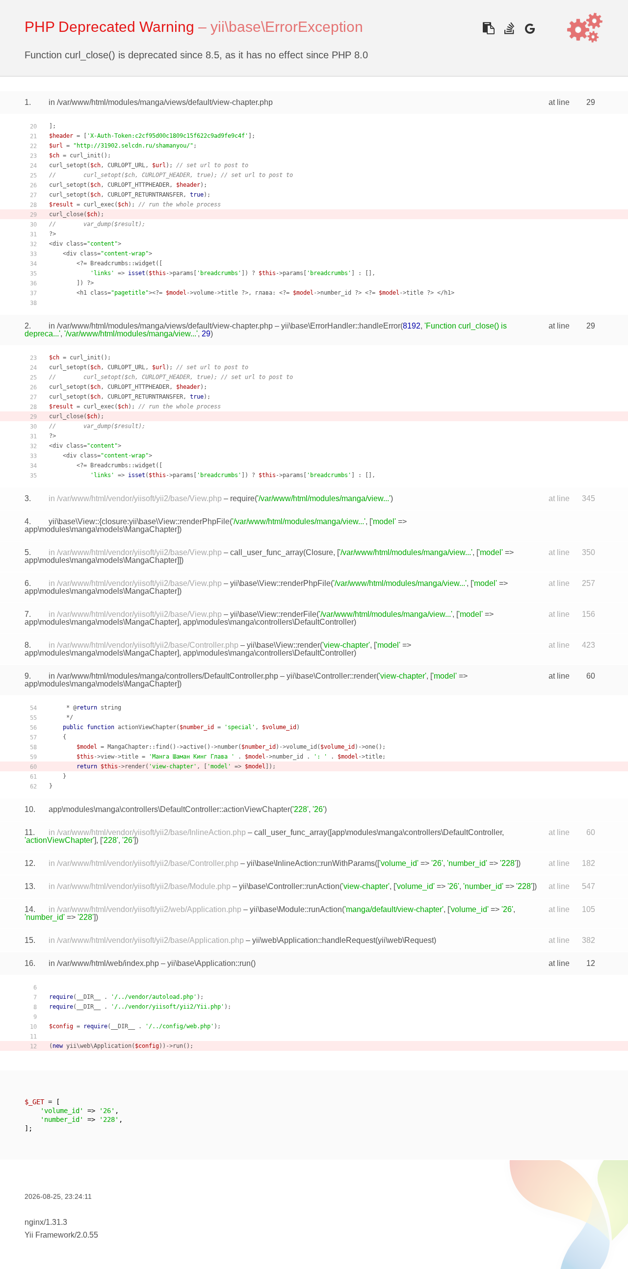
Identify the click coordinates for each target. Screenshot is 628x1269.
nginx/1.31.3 (46, 1222)
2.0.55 (87, 1235)
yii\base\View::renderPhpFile (280, 583)
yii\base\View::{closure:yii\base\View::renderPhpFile (139, 521)
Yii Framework (50, 1235)
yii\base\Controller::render (331, 676)
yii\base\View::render (283, 645)
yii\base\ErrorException (286, 27)
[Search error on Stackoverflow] (509, 28)
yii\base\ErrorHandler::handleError (340, 326)
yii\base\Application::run (209, 963)
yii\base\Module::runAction (296, 909)
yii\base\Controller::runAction (289, 886)
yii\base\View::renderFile (273, 614)
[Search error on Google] (529, 28)
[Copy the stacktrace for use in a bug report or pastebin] (488, 28)
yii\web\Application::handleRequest (313, 940)
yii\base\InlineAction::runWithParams (311, 863)
